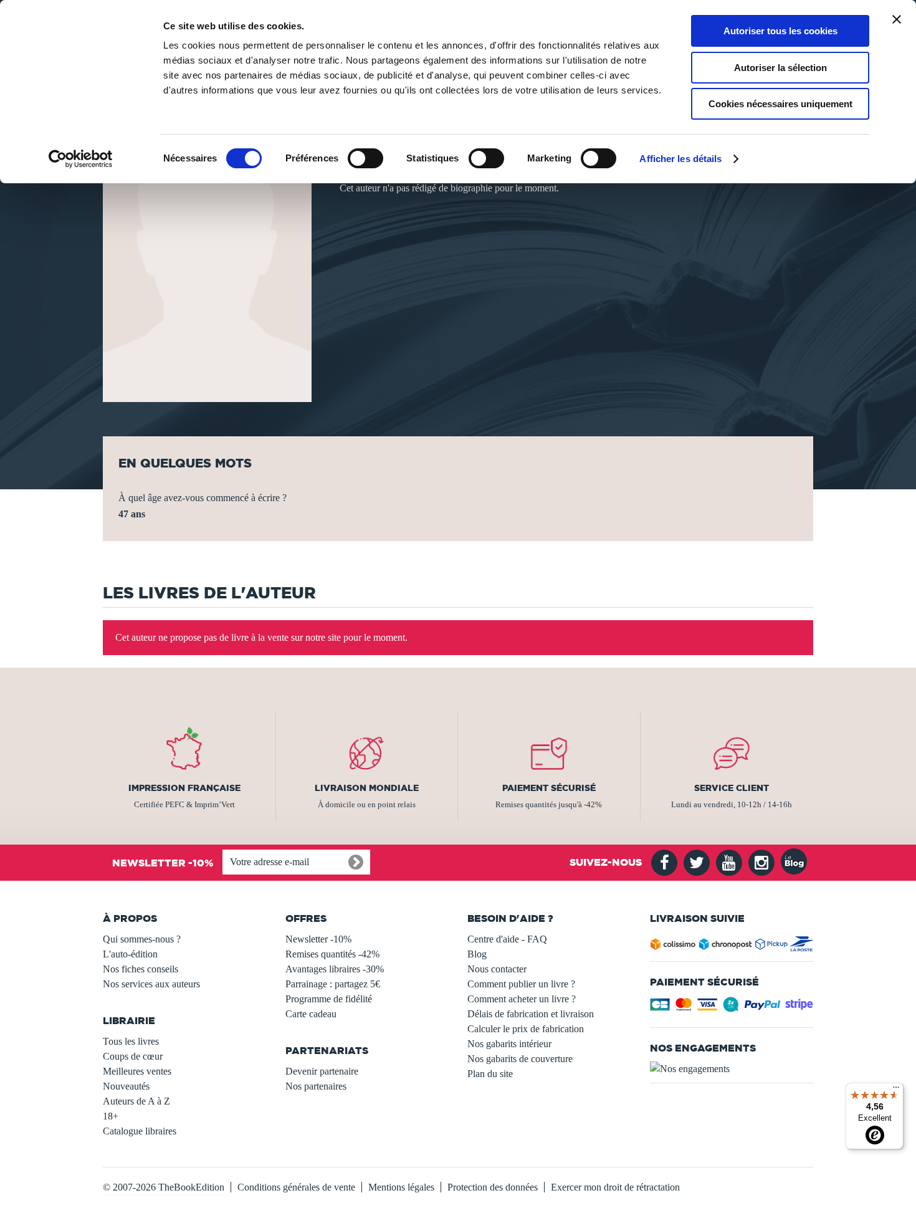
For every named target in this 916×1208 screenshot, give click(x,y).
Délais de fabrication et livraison (530, 1014)
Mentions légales (401, 1187)
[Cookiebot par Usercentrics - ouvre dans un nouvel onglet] (80, 159)
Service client (731, 788)
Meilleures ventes (137, 1071)
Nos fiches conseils (140, 969)
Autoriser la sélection (780, 67)
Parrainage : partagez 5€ (332, 984)
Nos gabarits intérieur (509, 1043)
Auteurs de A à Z (136, 1101)
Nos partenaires (315, 1086)
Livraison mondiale (367, 788)
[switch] (365, 158)
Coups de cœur (133, 1056)
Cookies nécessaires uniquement (780, 103)
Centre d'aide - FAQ (507, 939)
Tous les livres (131, 1041)
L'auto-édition (130, 954)
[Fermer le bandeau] (896, 19)
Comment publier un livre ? (521, 984)
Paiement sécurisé (549, 788)
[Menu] (896, 1090)
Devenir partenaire (321, 1071)
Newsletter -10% (318, 939)
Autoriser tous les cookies (780, 31)
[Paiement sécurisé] (732, 1008)
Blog (477, 954)
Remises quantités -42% (332, 954)
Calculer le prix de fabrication (525, 1028)
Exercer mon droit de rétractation (615, 1187)
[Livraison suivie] (732, 946)
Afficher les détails (680, 158)
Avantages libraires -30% (334, 969)
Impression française (184, 788)
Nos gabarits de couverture (520, 1058)
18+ (110, 1116)
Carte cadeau (310, 1014)
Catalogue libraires (139, 1131)
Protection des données (492, 1187)
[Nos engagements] (732, 1069)
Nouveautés (126, 1086)
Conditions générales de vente (296, 1187)
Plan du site (490, 1073)
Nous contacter (497, 969)
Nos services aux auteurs (151, 984)
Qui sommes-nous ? (142, 939)
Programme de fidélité (328, 999)
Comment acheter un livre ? (521, 999)
